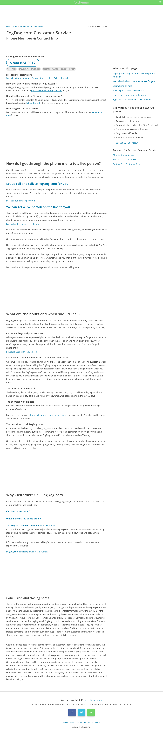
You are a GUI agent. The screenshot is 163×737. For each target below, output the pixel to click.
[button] (160, 2)
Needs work (96, 700)
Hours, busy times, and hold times (129, 95)
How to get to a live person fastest (129, 90)
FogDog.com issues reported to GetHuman (27, 551)
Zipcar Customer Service (124, 159)
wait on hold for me (58, 415)
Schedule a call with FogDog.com (22, 351)
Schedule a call (61, 78)
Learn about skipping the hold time (23, 224)
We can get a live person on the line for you (38, 207)
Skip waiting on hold (41, 78)
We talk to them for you (17, 78)
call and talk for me (37, 415)
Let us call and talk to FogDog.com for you (37, 183)
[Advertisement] (56, 139)
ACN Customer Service (123, 155)
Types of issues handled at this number (132, 99)
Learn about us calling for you (20, 200)
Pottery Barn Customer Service (128, 164)
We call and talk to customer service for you (134, 81)
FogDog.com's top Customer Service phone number (134, 75)
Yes (86, 700)
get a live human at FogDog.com (46, 90)
